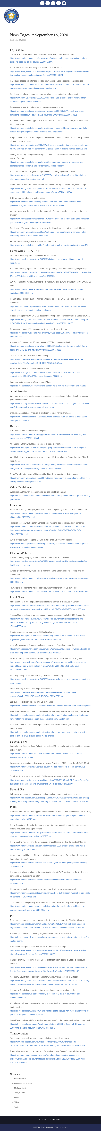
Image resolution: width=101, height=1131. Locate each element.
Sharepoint (42, 1120)
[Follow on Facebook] (42, 3)
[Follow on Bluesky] (64, 3)
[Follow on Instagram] (53, 3)
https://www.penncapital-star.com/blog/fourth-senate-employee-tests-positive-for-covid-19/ (49, 245)
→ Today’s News (18, 1093)
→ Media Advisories (19, 1088)
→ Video (15, 1102)
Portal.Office (55, 1120)
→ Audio (15, 1107)
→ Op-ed (15, 1097)
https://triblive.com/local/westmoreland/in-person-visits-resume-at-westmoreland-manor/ (48, 386)
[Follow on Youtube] (58, 3)
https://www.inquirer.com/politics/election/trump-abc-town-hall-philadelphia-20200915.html (49, 591)
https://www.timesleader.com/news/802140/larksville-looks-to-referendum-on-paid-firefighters (50, 706)
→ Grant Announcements (22, 1083)
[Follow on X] (47, 3)
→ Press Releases (19, 1078)
